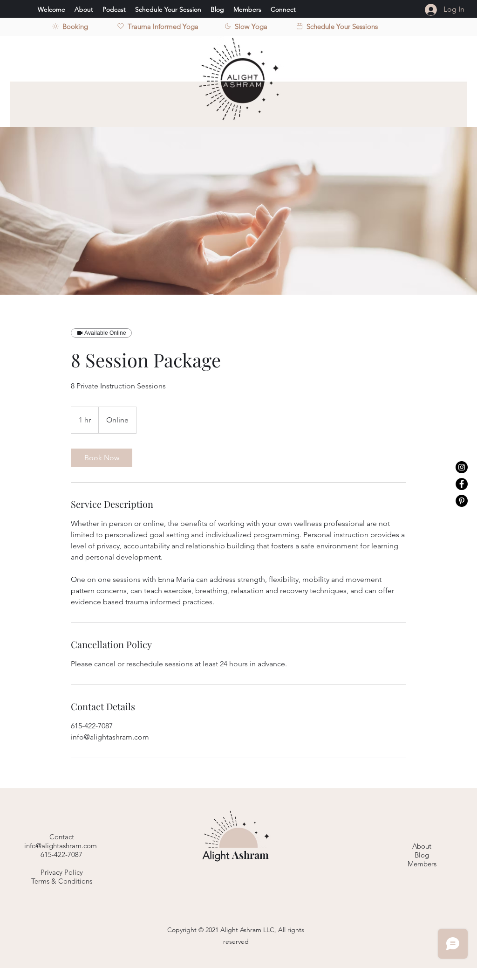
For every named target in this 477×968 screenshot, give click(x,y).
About (421, 846)
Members (422, 863)
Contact (61, 836)
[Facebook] (462, 484)
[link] (101, 458)
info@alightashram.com (61, 845)
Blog (422, 854)
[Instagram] (462, 467)
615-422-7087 (61, 854)
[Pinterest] (462, 501)
